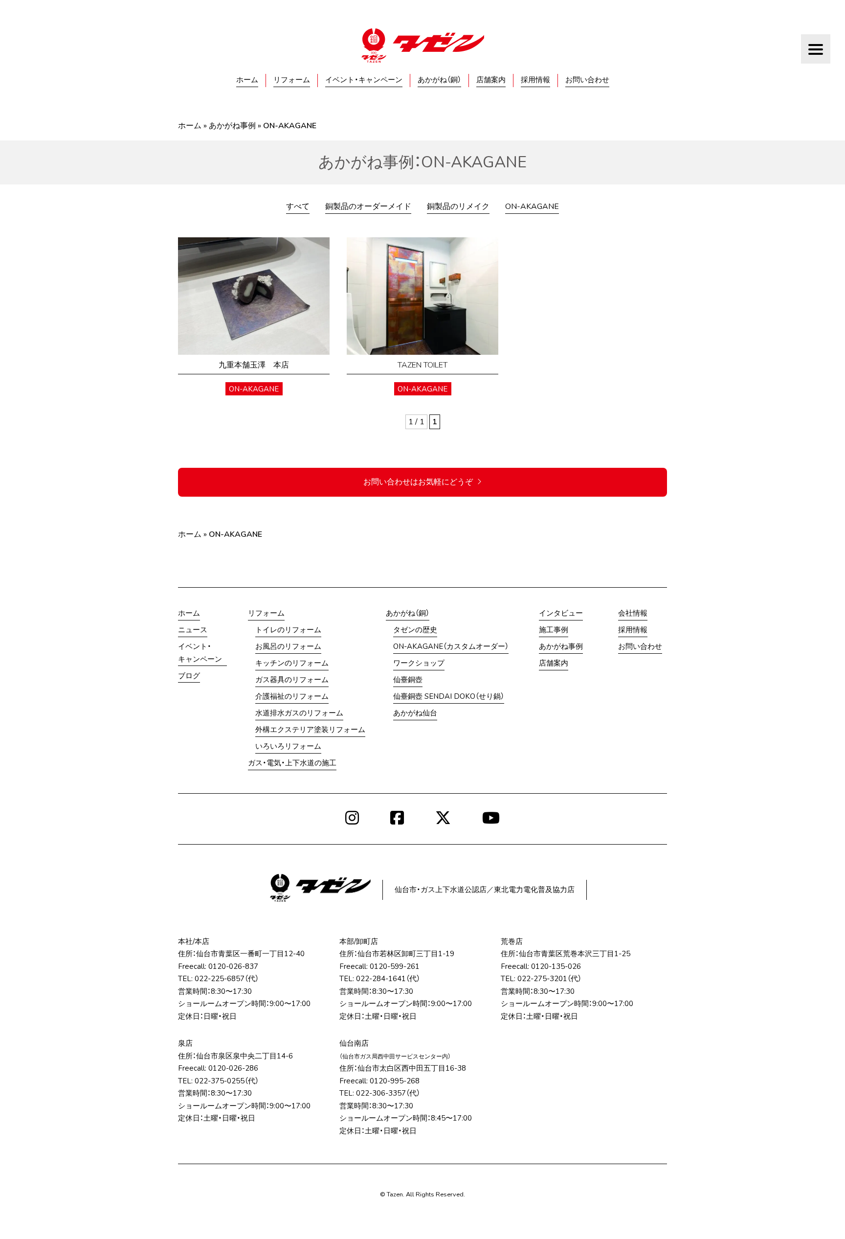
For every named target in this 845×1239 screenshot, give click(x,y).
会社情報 (632, 613)
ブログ (189, 676)
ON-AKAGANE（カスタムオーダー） (451, 646)
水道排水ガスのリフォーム (299, 713)
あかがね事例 (232, 125)
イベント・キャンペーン (363, 80)
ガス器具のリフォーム (292, 680)
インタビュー (561, 613)
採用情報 (535, 80)
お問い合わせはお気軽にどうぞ (418, 482)
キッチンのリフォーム (292, 663)
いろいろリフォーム (288, 746)
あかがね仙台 (415, 713)
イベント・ (200, 653)
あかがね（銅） (439, 80)
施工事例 (553, 630)
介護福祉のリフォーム (292, 696)
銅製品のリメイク (458, 206)
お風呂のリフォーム (288, 646)
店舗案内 (491, 80)
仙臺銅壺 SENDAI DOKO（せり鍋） (448, 696)
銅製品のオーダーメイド (368, 206)
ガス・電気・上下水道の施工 (292, 763)
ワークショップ (419, 663)
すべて (298, 206)
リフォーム (291, 80)
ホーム (247, 80)
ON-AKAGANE (532, 206)
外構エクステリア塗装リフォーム (310, 729)
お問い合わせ (587, 80)
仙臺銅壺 (407, 680)
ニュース (192, 630)
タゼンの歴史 (415, 630)
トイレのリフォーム (288, 630)
